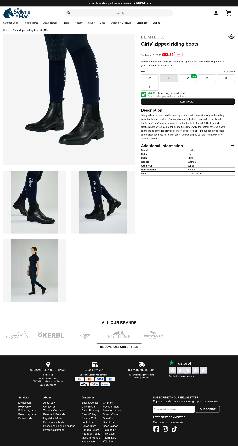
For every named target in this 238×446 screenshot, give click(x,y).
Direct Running (90, 410)
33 (150, 78)
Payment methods (53, 422)
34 (169, 78)
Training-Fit (109, 430)
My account (24, 402)
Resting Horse (31, 22)
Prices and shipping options (59, 426)
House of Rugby (91, 433)
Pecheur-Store (111, 406)
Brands (156, 22)
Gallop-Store (89, 426)
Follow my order (27, 410)
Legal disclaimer (52, 418)
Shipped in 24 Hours (120, 22)
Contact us (48, 374)
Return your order (141, 377)
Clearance (141, 22)
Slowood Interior (112, 410)
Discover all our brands (119, 347)
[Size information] (148, 71)
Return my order (27, 414)
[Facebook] (156, 429)
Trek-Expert (109, 433)
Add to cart (188, 101)
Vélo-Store (109, 441)
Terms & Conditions (54, 410)
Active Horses (50, 22)
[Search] (69, 12)
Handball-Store (90, 430)
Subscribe (208, 409)
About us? (49, 402)
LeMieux (153, 36)
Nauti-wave (88, 441)
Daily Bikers (89, 406)
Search (119, 13)
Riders (66, 22)
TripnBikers (109, 437)
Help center (25, 406)
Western (78, 22)
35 (191, 77)
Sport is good (110, 426)
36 (207, 78)
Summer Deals (10, 22)
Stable (91, 22)
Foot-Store (88, 422)
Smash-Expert (111, 414)
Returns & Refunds (54, 414)
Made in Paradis (91, 437)
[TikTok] (174, 429)
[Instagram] (165, 429)
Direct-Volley (89, 414)
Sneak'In (108, 418)
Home (6, 30)
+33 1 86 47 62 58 (48, 385)
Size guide (229, 71)
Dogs (102, 22)
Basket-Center (90, 402)
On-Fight (108, 402)
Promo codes (26, 418)
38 (150, 86)
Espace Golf (89, 418)
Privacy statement (53, 430)
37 (226, 78)
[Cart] (229, 13)
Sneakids (108, 422)
